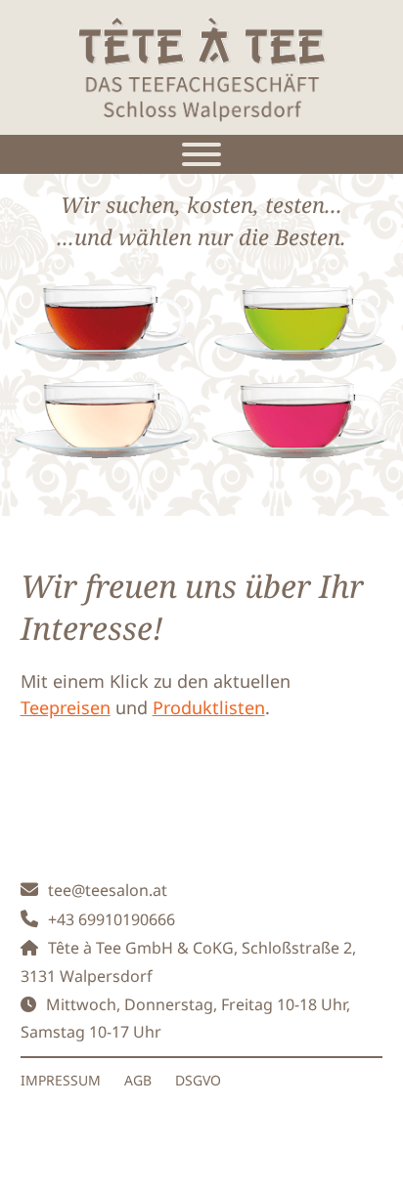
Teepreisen (66, 707)
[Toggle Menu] (201, 154)
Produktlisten (209, 707)
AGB (138, 1080)
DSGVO (198, 1080)
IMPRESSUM (61, 1080)
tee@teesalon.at (107, 890)
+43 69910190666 (111, 919)
